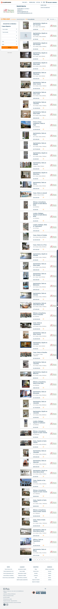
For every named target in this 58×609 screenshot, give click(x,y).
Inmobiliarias (32, 2)
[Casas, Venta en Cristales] (25, 236)
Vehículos (49, 573)
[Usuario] (44, 2)
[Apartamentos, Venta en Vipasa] (25, 184)
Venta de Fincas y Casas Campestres (8, 577)
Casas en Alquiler (22, 571)
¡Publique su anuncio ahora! (49, 569)
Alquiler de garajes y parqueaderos (22, 579)
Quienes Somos (43, 5)
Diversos (49, 577)
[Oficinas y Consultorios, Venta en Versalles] (25, 315)
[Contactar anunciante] (43, 29)
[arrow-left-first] (25, 560)
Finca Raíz (24, 2)
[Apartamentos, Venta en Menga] (25, 551)
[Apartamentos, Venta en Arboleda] (25, 145)
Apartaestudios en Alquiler (22, 573)
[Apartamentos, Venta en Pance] (25, 135)
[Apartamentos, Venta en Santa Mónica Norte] (25, 305)
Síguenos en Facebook (35, 579)
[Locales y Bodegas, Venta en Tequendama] (25, 226)
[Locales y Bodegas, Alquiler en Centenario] (25, 423)
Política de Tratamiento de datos (8, 595)
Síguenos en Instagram (35, 581)
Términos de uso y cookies (7, 599)
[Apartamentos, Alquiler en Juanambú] (25, 344)
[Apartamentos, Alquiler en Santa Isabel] (25, 64)
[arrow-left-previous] (28, 560)
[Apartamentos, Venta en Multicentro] (25, 285)
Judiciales (49, 579)
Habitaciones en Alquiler (22, 575)
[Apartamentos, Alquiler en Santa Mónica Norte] (25, 472)
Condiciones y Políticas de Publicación (9, 594)
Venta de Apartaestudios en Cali (8, 573)
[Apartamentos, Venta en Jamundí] (25, 165)
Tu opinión (57, 303)
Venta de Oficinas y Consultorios (8, 575)
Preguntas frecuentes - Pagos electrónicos (10, 600)
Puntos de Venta (35, 571)
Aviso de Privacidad (6, 597)
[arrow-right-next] (49, 560)
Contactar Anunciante (45, 7)
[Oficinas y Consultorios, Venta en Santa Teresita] (25, 512)
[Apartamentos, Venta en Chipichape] (25, 74)
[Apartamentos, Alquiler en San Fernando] (25, 25)
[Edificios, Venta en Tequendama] (25, 541)
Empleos (49, 575)
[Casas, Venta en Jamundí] (25, 194)
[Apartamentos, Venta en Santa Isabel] (25, 94)
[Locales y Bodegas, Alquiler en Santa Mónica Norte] (25, 216)
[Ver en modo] (48, 19)
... (46, 559)
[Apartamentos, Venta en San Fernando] (25, 275)
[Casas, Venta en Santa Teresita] (25, 522)
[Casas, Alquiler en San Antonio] (25, 482)
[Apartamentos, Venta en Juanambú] (25, 104)
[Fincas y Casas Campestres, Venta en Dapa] (25, 124)
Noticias (38, 2)
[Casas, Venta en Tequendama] (25, 325)
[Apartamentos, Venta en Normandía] (25, 393)
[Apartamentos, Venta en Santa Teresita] (25, 84)
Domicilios (35, 573)
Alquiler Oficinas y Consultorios (22, 577)
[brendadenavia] (53, 26)
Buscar (9, 47)
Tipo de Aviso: (9, 30)
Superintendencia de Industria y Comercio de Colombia (12, 602)
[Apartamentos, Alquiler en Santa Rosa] (25, 174)
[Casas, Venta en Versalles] (25, 354)
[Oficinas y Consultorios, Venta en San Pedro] (25, 384)
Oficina (36, 569)
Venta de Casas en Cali (8, 569)
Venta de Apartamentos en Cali (8, 571)
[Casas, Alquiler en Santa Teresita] (25, 443)
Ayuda (36, 577)
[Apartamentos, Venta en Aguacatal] (25, 462)
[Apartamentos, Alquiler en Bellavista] (25, 374)
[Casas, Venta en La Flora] (25, 246)
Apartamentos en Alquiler (22, 569)
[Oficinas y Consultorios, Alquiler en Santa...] (25, 204)
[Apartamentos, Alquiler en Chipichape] (25, 35)
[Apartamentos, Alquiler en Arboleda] (25, 155)
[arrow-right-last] (52, 560)
